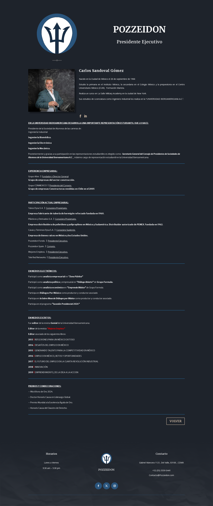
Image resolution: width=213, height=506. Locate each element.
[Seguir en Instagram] (114, 485)
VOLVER (176, 421)
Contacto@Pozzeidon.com (161, 475)
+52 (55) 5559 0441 (161, 470)
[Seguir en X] (106, 485)
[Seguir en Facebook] (98, 485)
